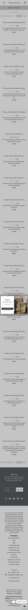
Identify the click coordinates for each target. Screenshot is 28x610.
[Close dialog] (26, 297)
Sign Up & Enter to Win (7, 308)
